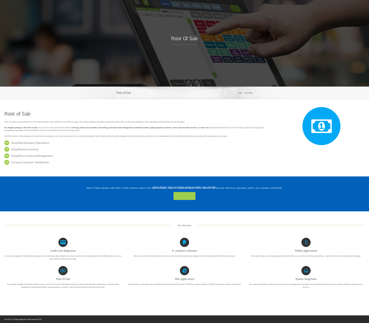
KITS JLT (39, 319)
